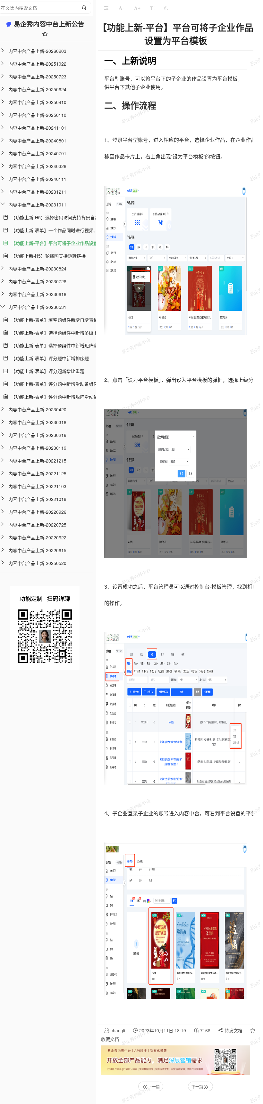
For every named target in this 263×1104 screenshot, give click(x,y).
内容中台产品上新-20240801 (37, 140)
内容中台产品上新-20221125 (37, 473)
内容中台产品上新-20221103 (37, 486)
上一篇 (154, 1086)
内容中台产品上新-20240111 (37, 179)
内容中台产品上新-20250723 (37, 76)
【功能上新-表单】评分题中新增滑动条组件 (53, 384)
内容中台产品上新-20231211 (37, 192)
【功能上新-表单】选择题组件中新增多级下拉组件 (59, 332)
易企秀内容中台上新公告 (49, 23)
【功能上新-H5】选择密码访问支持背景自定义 (56, 217)
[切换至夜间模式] (166, 8)
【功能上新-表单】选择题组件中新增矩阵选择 (55, 345)
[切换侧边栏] (106, 8)
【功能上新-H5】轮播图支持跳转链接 (47, 256)
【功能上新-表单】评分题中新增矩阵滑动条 (53, 396)
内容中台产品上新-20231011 (37, 204)
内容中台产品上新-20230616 (37, 294)
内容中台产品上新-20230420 (37, 409)
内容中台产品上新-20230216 (37, 435)
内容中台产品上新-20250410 (37, 102)
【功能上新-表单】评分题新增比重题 (46, 371)
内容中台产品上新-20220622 (37, 537)
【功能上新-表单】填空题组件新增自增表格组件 (57, 320)
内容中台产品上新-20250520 (37, 563)
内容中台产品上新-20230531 (37, 307)
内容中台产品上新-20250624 (37, 89)
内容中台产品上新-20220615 (37, 550)
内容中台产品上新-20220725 (37, 524)
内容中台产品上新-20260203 (37, 51)
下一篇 (197, 1086)
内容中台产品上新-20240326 (37, 166)
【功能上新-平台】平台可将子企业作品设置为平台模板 (64, 243)
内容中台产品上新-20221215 (37, 460)
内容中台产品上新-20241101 (37, 128)
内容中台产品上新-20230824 (37, 268)
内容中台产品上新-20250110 (37, 115)
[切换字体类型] (152, 8)
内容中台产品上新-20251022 (37, 63)
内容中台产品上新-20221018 (37, 499)
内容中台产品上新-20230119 (37, 448)
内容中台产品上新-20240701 (37, 153)
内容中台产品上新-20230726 (37, 281)
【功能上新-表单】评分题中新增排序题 (48, 358)
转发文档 (232, 1030)
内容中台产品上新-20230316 (37, 422)
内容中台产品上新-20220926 (37, 512)
